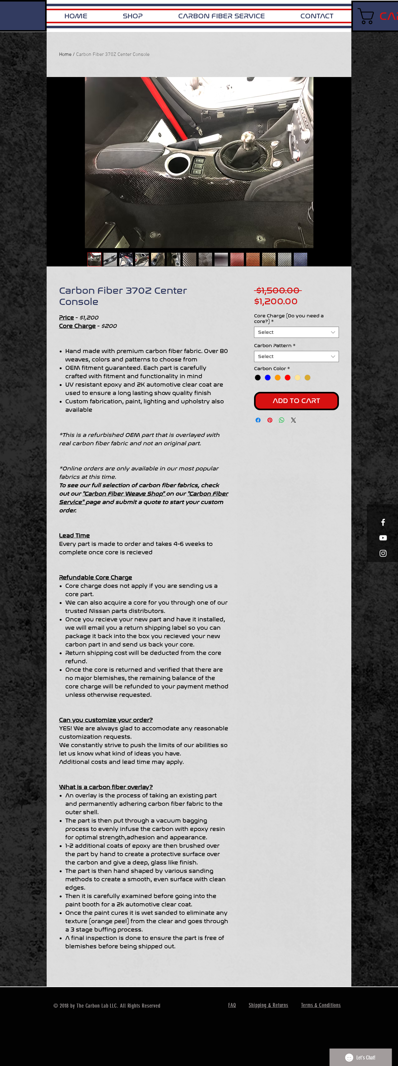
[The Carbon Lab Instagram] (383, 553)
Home (65, 55)
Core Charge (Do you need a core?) (289, 318)
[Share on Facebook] (258, 420)
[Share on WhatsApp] (281, 420)
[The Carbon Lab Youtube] (383, 537)
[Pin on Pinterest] (270, 420)
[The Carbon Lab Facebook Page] (383, 522)
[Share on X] (293, 420)
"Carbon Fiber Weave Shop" (124, 493)
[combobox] (296, 332)
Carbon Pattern (274, 345)
